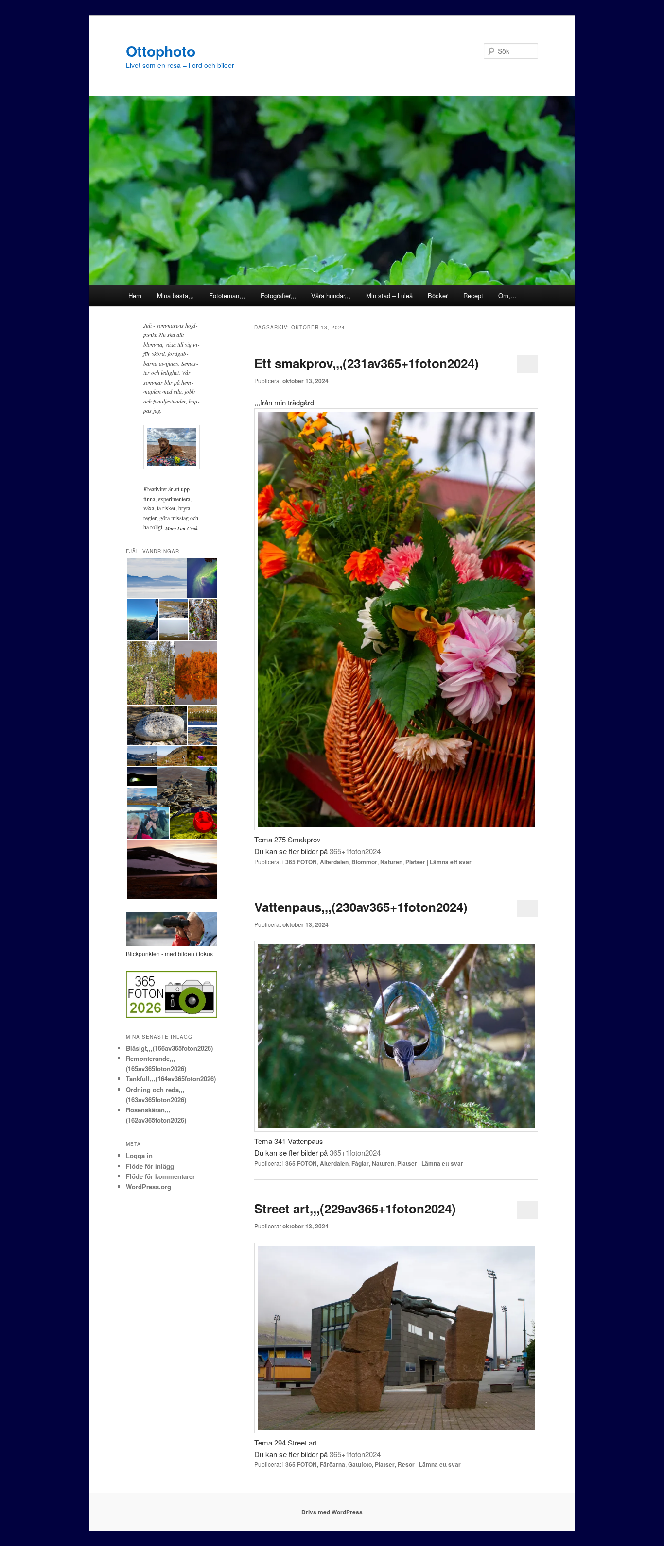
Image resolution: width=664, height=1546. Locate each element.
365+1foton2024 (355, 851)
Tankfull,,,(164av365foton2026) (171, 1078)
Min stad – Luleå (389, 295)
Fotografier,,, (278, 295)
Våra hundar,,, (330, 295)
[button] (156, 578)
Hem (134, 295)
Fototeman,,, (227, 295)
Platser (415, 861)
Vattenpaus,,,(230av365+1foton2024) (361, 907)
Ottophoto (160, 50)
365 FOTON (301, 861)
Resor (406, 1464)
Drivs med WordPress (332, 1512)
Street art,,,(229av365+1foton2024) (355, 1208)
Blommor (364, 861)
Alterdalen (334, 861)
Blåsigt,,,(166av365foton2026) (169, 1048)
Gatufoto (360, 1464)
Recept (473, 295)
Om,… (507, 295)
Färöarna (332, 1464)
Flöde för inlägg (150, 1166)
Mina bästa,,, (175, 295)
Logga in (139, 1155)
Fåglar (360, 1163)
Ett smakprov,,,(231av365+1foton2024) (366, 363)
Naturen (391, 861)
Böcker (438, 295)
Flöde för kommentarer (160, 1176)
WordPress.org (148, 1186)
